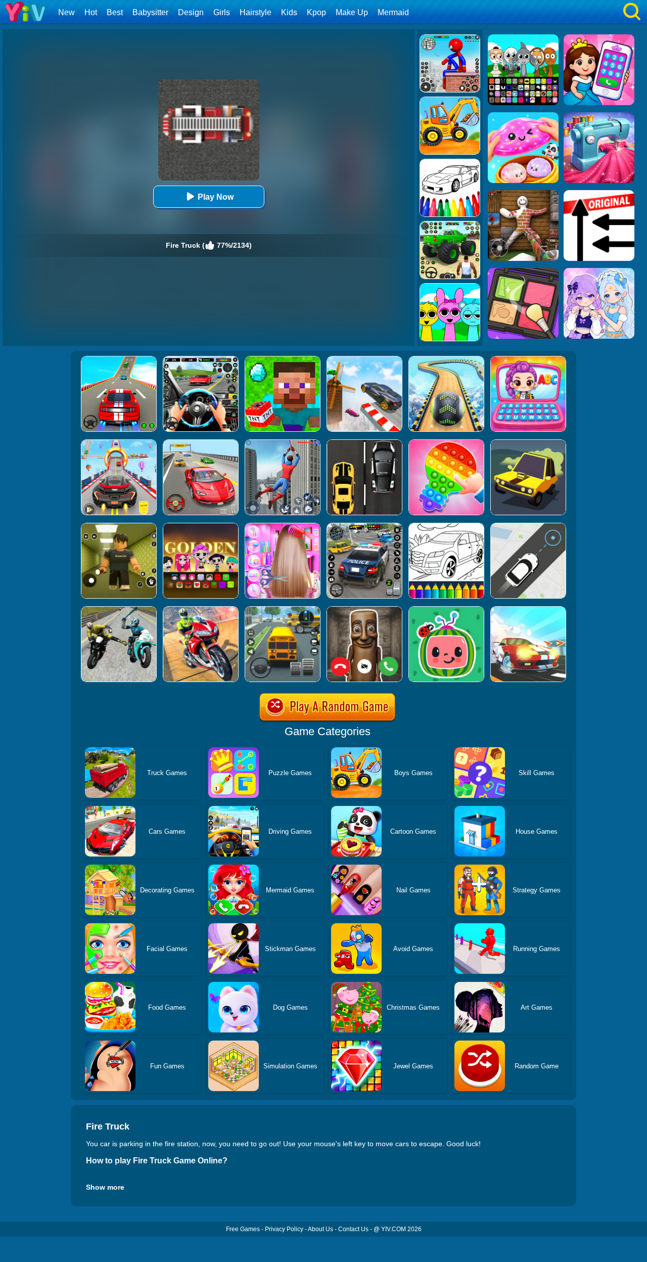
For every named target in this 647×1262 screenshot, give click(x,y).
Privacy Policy (284, 1229)
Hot (90, 12)
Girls (221, 12)
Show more (105, 1187)
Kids (289, 12)
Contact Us (353, 1229)
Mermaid (393, 12)
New (66, 12)
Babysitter (150, 12)
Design (191, 12)
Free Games (243, 1229)
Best (115, 12)
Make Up (352, 12)
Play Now (216, 197)
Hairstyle (255, 12)
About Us (320, 1229)
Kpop (316, 12)
